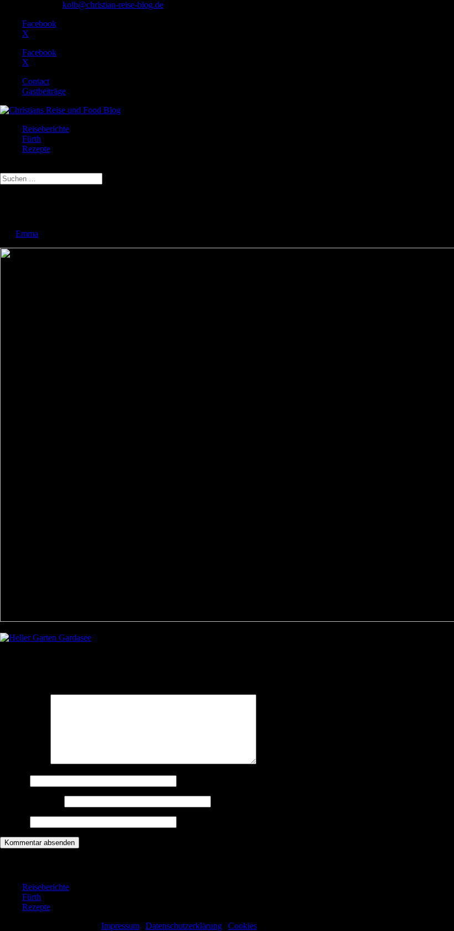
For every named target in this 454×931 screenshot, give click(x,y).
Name (14, 780)
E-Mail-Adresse (31, 801)
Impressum (120, 925)
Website (14, 821)
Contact (35, 81)
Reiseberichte (45, 129)
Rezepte (36, 149)
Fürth (31, 139)
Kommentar (24, 761)
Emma (27, 233)
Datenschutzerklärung (184, 925)
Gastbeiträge (44, 91)
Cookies (242, 925)
